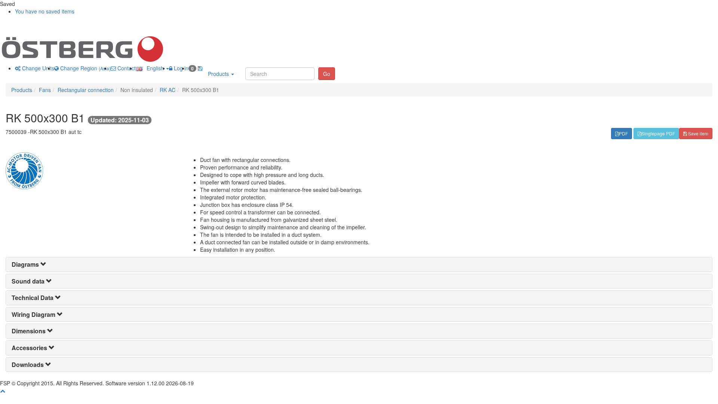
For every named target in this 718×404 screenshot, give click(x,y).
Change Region (85, 68)
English (153, 68)
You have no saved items (44, 11)
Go (326, 73)
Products (219, 73)
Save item (697, 133)
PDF (623, 133)
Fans (45, 90)
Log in (180, 68)
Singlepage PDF (658, 133)
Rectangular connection (86, 90)
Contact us (129, 68)
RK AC (167, 90)
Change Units (37, 68)
